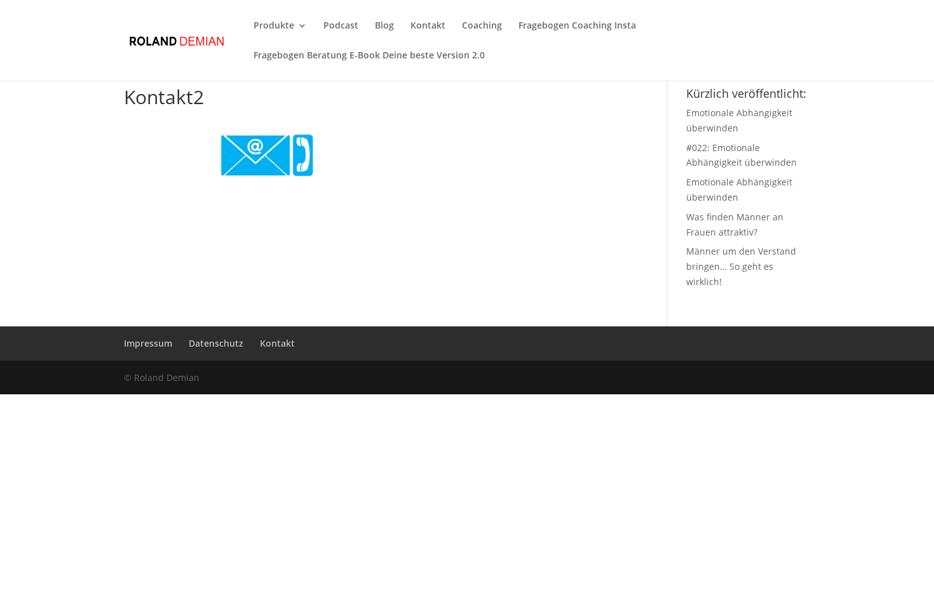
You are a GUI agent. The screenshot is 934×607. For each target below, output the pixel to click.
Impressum (148, 343)
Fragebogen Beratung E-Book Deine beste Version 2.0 (369, 56)
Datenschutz (216, 343)
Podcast (340, 26)
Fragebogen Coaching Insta (577, 26)
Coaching (482, 26)
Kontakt (427, 26)
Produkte (274, 26)
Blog (384, 26)
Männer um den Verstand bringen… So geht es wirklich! (741, 266)
